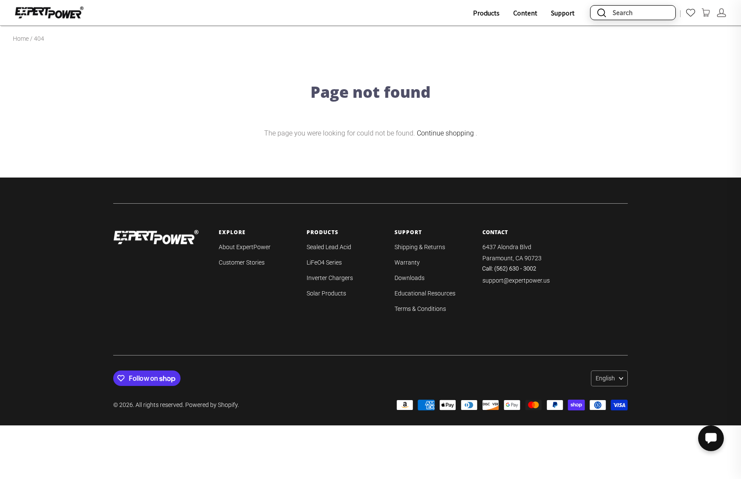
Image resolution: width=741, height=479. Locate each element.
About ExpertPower (245, 247)
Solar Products (326, 293)
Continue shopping (445, 133)
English (605, 378)
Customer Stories (242, 262)
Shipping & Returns (420, 247)
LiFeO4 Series (324, 262)
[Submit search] (601, 13)
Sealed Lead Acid (329, 247)
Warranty (407, 262)
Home (21, 38)
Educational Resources (425, 293)
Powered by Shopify (211, 404)
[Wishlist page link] (690, 12)
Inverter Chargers (330, 277)
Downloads (410, 277)
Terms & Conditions (420, 308)
